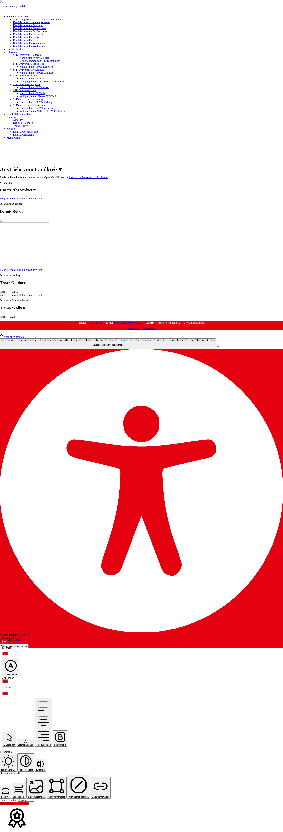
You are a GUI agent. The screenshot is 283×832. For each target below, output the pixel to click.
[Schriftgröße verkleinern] (5, 653)
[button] (218, 345)
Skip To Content (9, 800)
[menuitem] (145, 31)
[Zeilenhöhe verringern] (5, 693)
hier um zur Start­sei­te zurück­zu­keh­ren (88, 177)
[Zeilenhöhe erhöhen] (5, 681)
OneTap (20, 640)
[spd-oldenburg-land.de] (13, 6)
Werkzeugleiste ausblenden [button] (14, 646)
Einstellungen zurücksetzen (14, 803)
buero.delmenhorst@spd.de (128, 322)
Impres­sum (133, 328)
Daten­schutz (149, 328)
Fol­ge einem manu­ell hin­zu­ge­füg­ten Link (21, 198)
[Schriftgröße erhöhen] (5, 642)
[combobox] (108, 343)
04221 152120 (94, 322)
